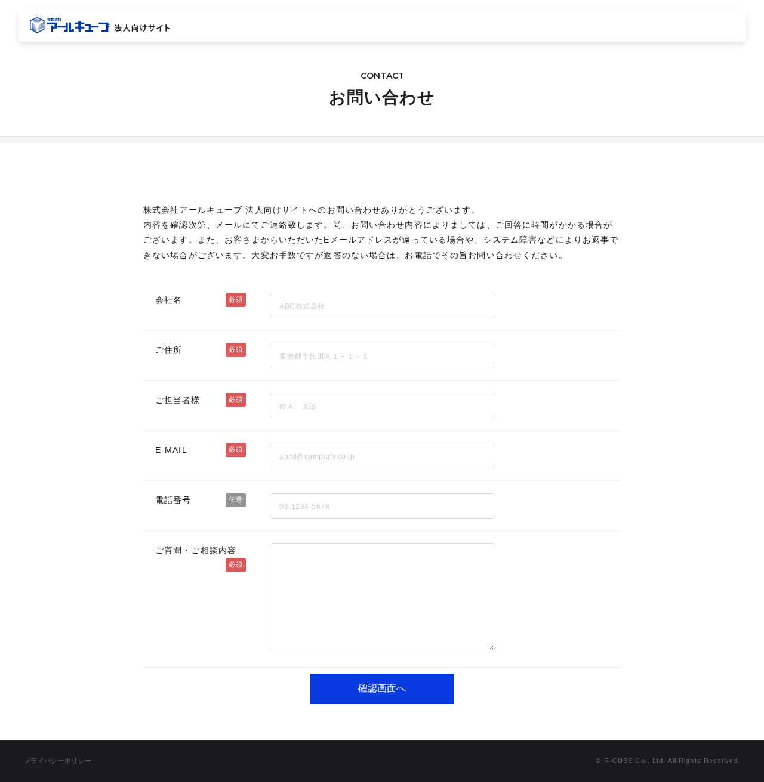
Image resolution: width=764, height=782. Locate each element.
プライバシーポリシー (57, 760)
